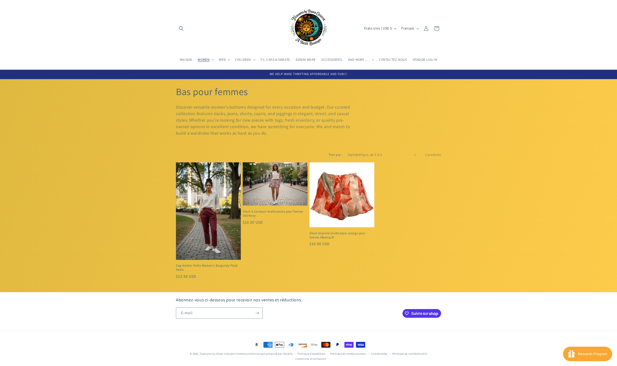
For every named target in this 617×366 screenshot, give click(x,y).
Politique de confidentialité (409, 353)
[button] (181, 28)
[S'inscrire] (257, 313)
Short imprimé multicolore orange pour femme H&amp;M (337, 235)
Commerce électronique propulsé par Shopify (264, 353)
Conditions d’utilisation (310, 358)
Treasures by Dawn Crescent (217, 353)
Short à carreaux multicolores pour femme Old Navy (273, 214)
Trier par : (336, 154)
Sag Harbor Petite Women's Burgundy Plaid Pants (207, 268)
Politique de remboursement (348, 353)
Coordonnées (379, 353)
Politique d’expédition (311, 353)
